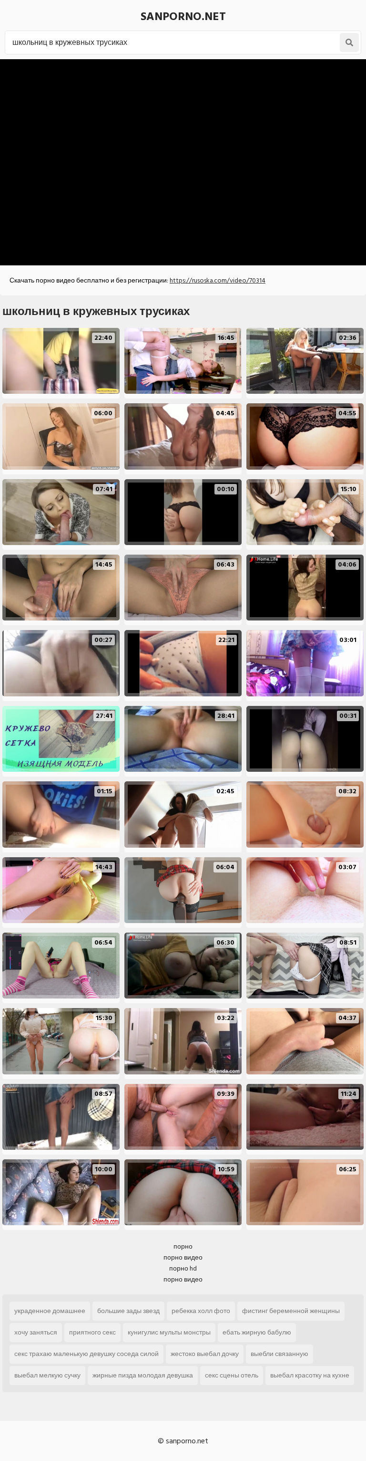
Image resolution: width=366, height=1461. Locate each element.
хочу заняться (35, 1332)
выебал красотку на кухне (309, 1375)
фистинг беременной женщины (291, 1310)
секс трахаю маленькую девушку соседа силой (86, 1353)
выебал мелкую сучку (47, 1375)
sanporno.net (183, 16)
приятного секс (92, 1332)
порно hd (183, 1268)
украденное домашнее (49, 1310)
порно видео (183, 1257)
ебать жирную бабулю (257, 1332)
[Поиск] (349, 42)
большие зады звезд (128, 1310)
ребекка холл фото (201, 1310)
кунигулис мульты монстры (169, 1332)
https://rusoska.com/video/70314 (217, 280)
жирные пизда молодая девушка (142, 1375)
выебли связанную (279, 1353)
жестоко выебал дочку (205, 1353)
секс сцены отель (231, 1375)
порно (183, 1246)
